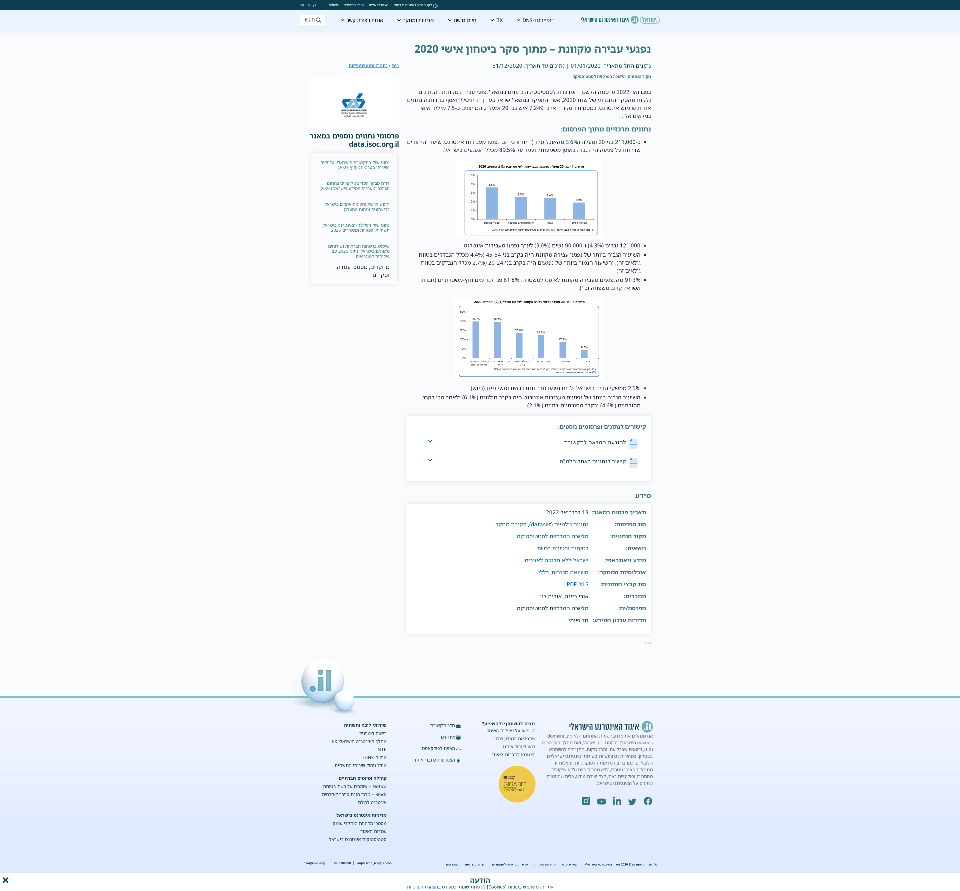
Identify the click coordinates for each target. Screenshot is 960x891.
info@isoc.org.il (315, 863)
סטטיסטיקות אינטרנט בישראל (357, 839)
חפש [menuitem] (310, 19)
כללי (543, 572)
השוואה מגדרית (570, 572)
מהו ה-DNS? (374, 757)
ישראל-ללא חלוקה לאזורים (556, 560)
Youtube (601, 801)
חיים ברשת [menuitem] (465, 20)
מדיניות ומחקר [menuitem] (418, 20)
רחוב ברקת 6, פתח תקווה (374, 863)
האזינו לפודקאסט (438, 748)
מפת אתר (451, 864)
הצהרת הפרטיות (422, 887)
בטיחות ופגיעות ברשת (562, 548)
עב (302, 4)
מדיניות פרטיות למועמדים (510, 864)
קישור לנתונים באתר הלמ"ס (593, 461)
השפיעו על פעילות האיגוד (511, 731)
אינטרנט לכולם (372, 802)
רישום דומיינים (372, 733)
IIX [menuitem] (499, 20)
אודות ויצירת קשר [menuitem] (364, 20)
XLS (583, 584)
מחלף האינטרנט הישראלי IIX (359, 741)
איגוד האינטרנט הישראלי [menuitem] (620, 18)
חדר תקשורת (442, 725)
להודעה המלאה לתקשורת (595, 442)
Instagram (586, 801)
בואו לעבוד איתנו (519, 747)
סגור (5, 880)
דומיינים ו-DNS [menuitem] (538, 20)
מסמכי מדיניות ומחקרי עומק (359, 823)
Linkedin (617, 801)
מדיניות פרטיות (545, 864)
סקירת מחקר (511, 524)
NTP (382, 749)
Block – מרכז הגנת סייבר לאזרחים (354, 794)
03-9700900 (342, 863)
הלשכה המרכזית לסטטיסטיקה (552, 536)
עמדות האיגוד (373, 831)
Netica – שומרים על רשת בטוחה (354, 786)
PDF (571, 584)
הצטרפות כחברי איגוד (434, 760)
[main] (480, 44)
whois (334, 4)
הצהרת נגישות (475, 864)
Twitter (632, 801)
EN (308, 4)
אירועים (448, 737)
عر (314, 4)
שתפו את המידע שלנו (515, 739)
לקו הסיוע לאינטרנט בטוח (413, 4)
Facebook (648, 801)
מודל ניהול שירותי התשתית (360, 765)
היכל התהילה (354, 4)
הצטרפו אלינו (378, 4)
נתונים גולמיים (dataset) (558, 524)
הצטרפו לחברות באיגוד (513, 755)
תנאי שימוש (570, 864)
